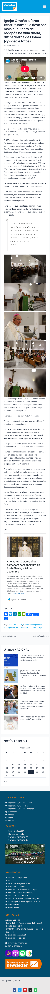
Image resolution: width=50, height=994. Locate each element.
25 (19, 772)
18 (19, 768)
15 (43, 764)
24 (13, 772)
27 (31, 772)
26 (25, 772)
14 (37, 764)
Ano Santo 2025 (15, 625)
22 (43, 768)
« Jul (5, 782)
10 (13, 764)
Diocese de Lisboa (28, 627)
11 (19, 764)
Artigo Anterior (8, 636)
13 (31, 764)
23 (7, 772)
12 (25, 764)
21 (37, 768)
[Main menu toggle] (44, 6)
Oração (40, 627)
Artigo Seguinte (41, 636)
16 (7, 768)
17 (13, 768)
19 (25, 768)
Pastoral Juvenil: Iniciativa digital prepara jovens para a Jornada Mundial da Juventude (32, 657)
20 (31, 768)
